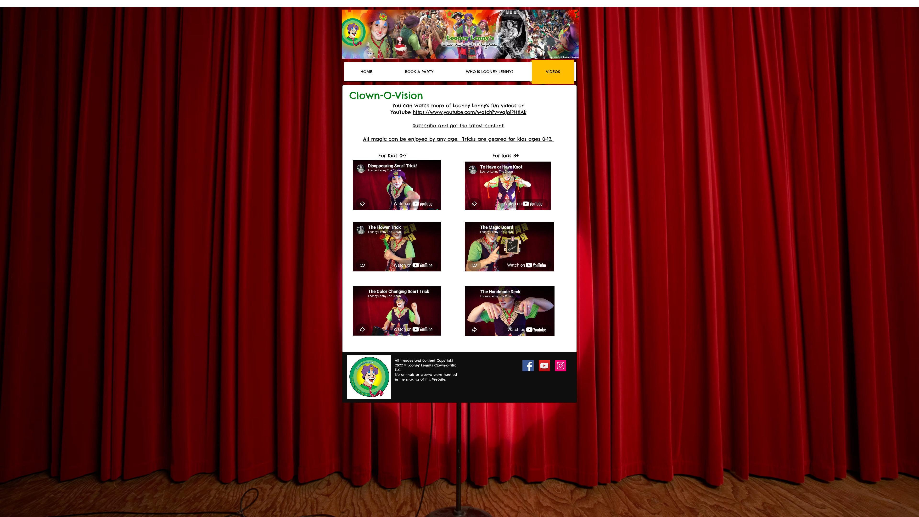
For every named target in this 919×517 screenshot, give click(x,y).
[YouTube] (544, 365)
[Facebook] (528, 365)
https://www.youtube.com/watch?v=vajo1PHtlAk (470, 112)
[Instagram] (560, 365)
